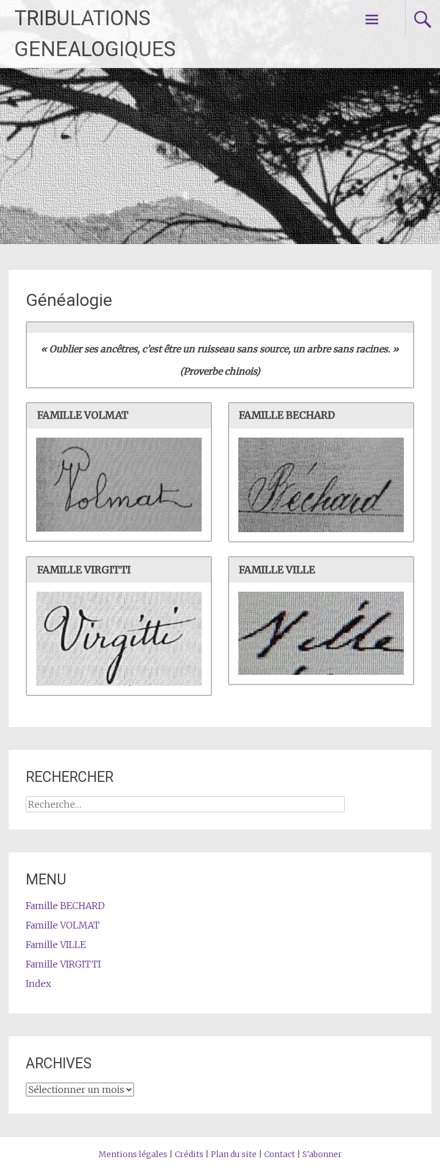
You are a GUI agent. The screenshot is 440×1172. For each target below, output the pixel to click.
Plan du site (234, 1154)
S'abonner (322, 1154)
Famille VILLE (56, 944)
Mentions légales (133, 1154)
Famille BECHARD (65, 905)
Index (38, 983)
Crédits (189, 1154)
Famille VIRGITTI (63, 964)
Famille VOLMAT (63, 925)
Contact (279, 1154)
